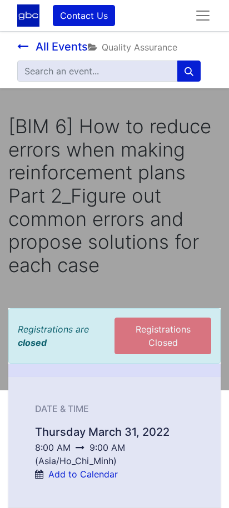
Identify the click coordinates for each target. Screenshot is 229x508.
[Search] (189, 71)
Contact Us (84, 15)
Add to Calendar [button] (83, 474)
